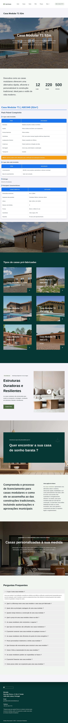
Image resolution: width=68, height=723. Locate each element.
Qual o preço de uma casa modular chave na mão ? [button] (23, 617)
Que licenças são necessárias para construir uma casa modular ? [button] (27, 645)
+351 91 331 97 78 (59, 4)
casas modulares (49, 486)
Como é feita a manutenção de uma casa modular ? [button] (23, 650)
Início (18, 4)
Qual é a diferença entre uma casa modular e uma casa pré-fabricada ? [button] (29, 603)
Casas (23, 4)
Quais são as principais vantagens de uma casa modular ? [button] (25, 608)
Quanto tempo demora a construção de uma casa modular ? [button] (26, 613)
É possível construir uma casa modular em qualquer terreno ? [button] (26, 631)
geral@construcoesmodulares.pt (11, 700)
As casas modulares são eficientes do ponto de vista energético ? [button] (27, 636)
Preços (41, 4)
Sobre (30, 4)
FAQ (36, 4)
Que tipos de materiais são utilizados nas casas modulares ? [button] (26, 627)
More (47, 4)
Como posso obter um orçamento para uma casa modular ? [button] (25, 664)
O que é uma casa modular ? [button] (16, 591)
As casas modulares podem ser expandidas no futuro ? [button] (24, 654)
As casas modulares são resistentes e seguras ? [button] (22, 622)
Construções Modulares (22, 720)
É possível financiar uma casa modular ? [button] (19, 659)
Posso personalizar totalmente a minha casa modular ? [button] (24, 640)
